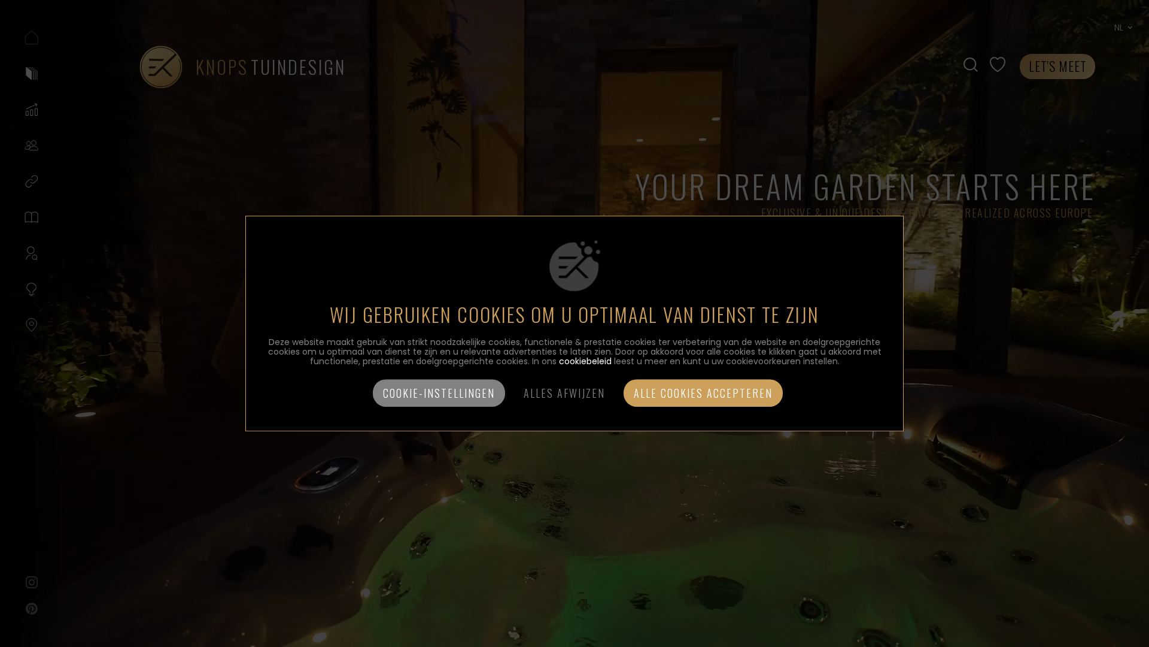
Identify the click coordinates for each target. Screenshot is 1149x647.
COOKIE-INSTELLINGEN (439, 393)
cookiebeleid (585, 361)
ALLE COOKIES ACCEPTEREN (703, 393)
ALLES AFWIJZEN (564, 393)
